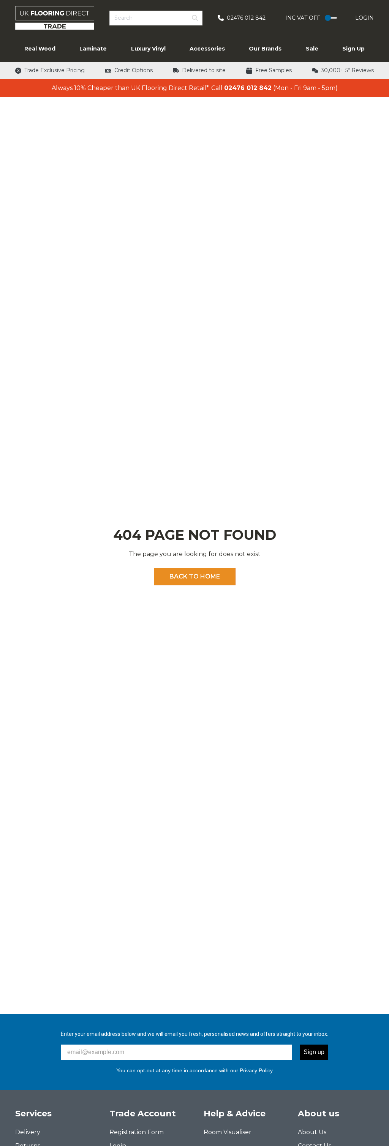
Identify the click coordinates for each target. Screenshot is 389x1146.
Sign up (314, 1052)
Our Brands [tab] (265, 48)
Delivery (27, 1132)
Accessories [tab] (207, 48)
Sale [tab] (312, 48)
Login (364, 17)
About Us (312, 1132)
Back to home (194, 576)
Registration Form (136, 1132)
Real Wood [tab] (39, 48)
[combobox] (155, 18)
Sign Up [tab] (353, 48)
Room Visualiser (227, 1132)
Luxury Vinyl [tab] (148, 48)
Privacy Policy (256, 1070)
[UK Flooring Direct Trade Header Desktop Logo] (54, 18)
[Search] (195, 18)
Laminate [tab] (93, 48)
